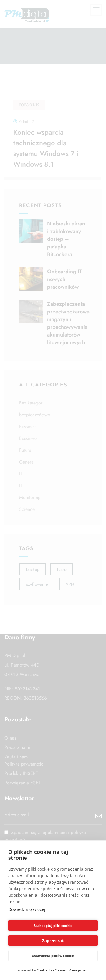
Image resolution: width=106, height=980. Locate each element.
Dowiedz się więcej (26, 909)
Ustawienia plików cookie (53, 955)
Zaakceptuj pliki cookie (53, 925)
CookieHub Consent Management (63, 970)
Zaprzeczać (53, 940)
